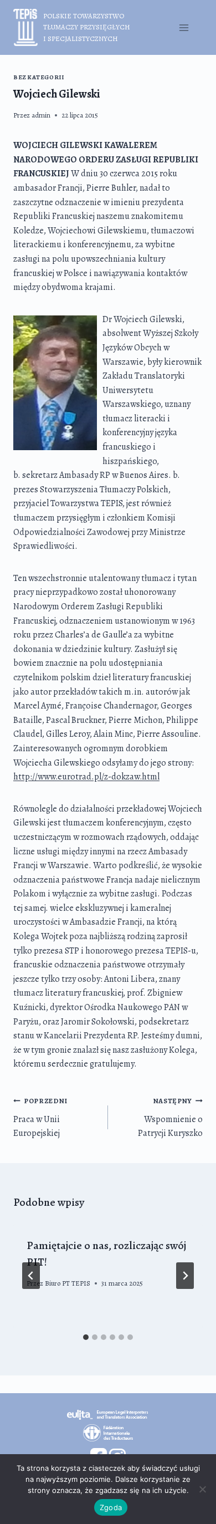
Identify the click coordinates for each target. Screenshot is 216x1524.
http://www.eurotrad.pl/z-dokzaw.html (86, 777)
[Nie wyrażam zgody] (202, 1489)
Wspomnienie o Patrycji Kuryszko (170, 1117)
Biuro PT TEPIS (67, 1283)
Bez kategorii (38, 77)
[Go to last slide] (31, 1275)
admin (41, 115)
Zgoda (111, 1507)
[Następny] (185, 1275)
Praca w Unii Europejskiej (40, 1117)
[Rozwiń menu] (183, 27)
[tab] (86, 1337)
